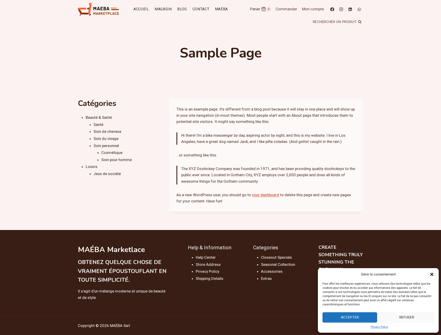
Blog (182, 9)
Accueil (141, 9)
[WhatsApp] (359, 9)
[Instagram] (341, 9)
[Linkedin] (350, 9)
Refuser (406, 317)
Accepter (350, 317)
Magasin (163, 9)
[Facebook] (332, 9)
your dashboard (265, 195)
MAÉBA (221, 9)
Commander (286, 9)
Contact (200, 9)
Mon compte (313, 9)
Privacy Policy (379, 327)
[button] (432, 274)
